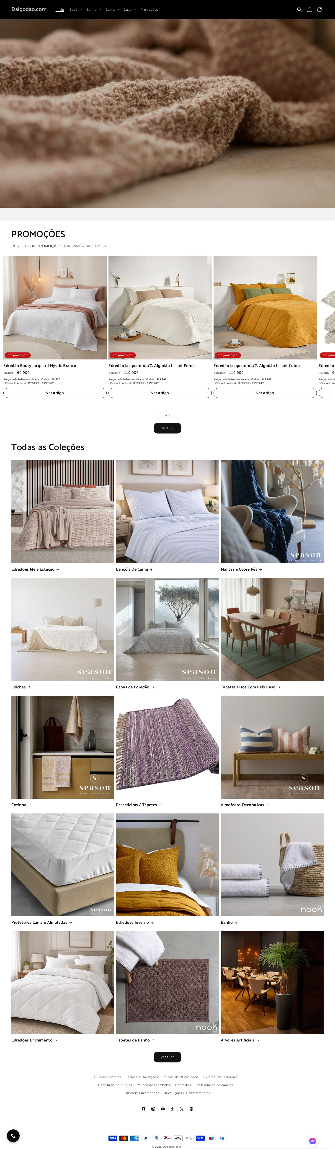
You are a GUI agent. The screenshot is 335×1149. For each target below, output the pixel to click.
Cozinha (18, 805)
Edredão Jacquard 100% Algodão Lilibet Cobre (257, 366)
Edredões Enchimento (31, 1040)
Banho (227, 922)
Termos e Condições (142, 1077)
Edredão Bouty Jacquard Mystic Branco (39, 366)
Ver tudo (167, 428)
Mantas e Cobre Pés (239, 569)
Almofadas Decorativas (242, 805)
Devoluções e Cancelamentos (187, 1093)
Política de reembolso (154, 1085)
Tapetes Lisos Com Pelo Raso (248, 687)
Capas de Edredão (132, 687)
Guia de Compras (107, 1077)
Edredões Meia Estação (33, 569)
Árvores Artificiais (237, 1040)
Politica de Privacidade (180, 1077)
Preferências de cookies (214, 1085)
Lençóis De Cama (132, 569)
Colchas (18, 687)
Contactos (183, 1085)
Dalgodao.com (172, 1146)
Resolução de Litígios (115, 1085)
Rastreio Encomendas (142, 1093)
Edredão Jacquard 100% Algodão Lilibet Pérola (152, 366)
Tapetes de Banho (133, 1040)
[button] (75, 9)
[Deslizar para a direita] (178, 415)
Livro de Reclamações (220, 1077)
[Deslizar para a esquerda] (157, 415)
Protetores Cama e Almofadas (39, 922)
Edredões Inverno (132, 922)
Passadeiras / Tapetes (136, 805)
